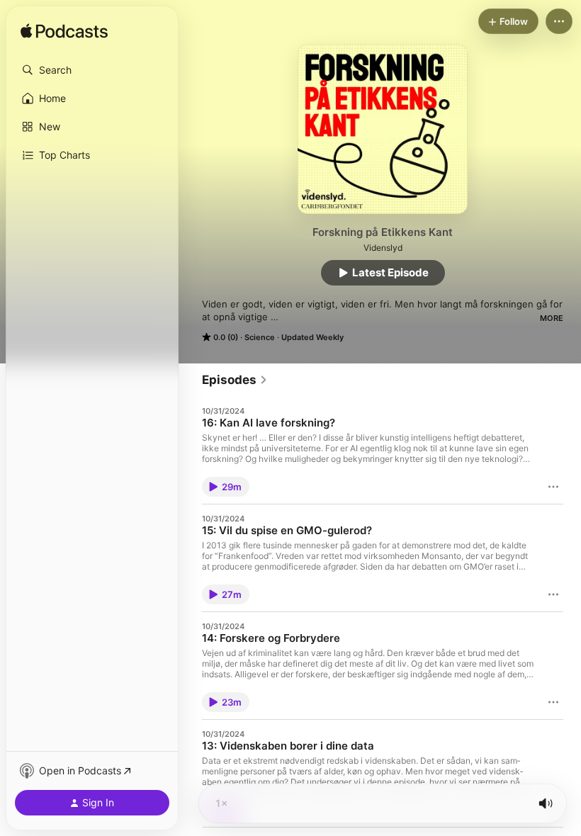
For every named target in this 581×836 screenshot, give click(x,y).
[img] (64, 32)
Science (259, 337)
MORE (551, 318)
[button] (92, 70)
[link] (235, 380)
